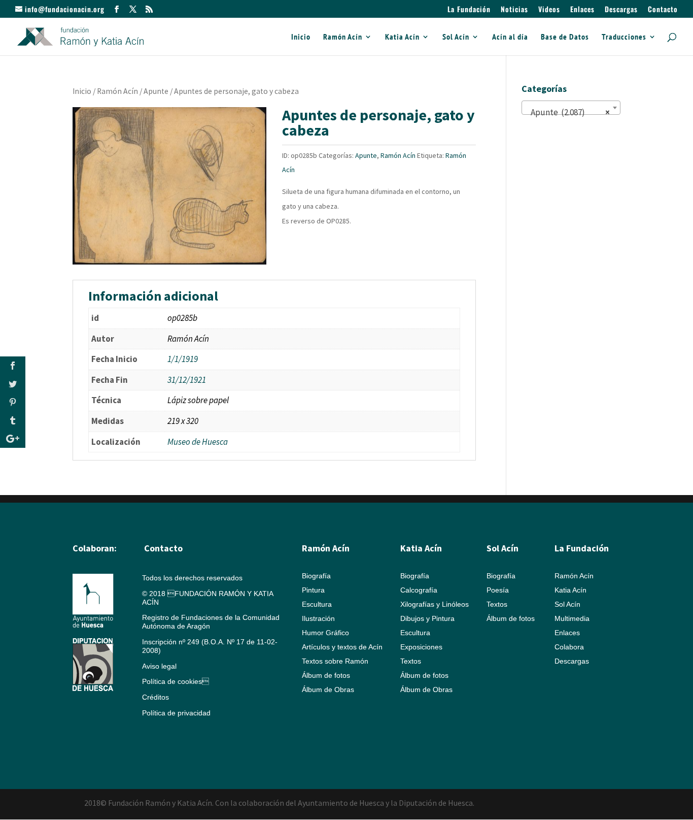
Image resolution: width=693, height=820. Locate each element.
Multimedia (572, 618)
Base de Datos (565, 37)
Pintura (313, 590)
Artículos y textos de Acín (342, 647)
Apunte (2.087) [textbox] (568, 112)
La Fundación (469, 10)
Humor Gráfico (325, 633)
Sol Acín (455, 37)
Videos (549, 10)
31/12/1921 (186, 379)
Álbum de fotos (326, 675)
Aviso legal (159, 666)
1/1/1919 (182, 359)
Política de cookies (175, 681)
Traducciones (624, 37)
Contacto (663, 10)
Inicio (300, 37)
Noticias (514, 10)
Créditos (155, 697)
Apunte (156, 91)
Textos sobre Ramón (335, 661)
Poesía (498, 590)
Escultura (317, 604)
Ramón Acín (342, 37)
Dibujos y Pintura (427, 618)
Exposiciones (421, 647)
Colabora (569, 647)
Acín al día (510, 37)
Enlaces (582, 10)
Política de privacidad (176, 713)
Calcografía (418, 590)
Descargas (621, 10)
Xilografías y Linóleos (434, 604)
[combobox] (571, 108)
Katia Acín (402, 37)
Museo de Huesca (197, 441)
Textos (410, 661)
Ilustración (318, 618)
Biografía (316, 576)
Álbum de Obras (328, 689)
